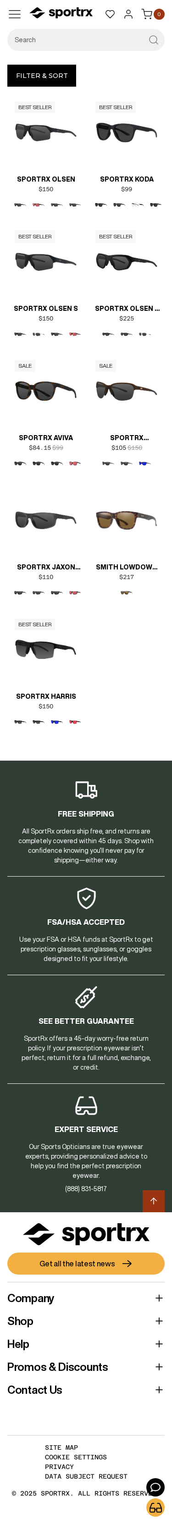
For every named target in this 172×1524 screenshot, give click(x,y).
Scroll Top (154, 1201)
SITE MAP (61, 1447)
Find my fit (155, 1507)
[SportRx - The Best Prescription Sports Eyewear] (61, 14)
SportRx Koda (127, 179)
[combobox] (86, 40)
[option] (20, 205)
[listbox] (46, 212)
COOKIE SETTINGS (76, 1457)
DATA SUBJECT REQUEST (86, 1476)
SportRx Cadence (127, 439)
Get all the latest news (77, 1263)
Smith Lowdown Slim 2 (126, 568)
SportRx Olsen (46, 179)
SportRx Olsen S (46, 308)
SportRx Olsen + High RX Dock (127, 309)
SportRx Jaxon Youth (46, 568)
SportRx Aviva (46, 438)
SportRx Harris (46, 696)
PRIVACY (59, 1466)
